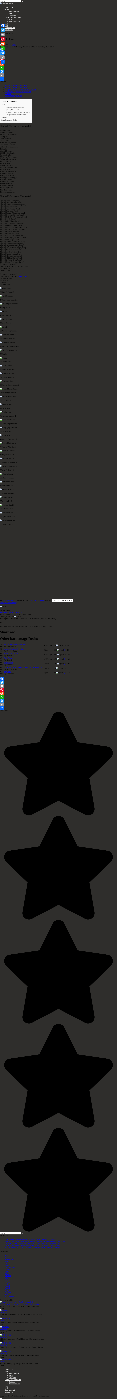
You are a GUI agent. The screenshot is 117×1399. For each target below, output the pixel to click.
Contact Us (9, 7)
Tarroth (9, 656)
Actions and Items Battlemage (14, 644)
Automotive (9, 30)
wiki (6, 1294)
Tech (6, 26)
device (7, 1265)
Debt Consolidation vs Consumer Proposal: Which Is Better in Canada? (30, 1239)
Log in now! (23, 276)
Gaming (7, 1272)
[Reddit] (58, 64)
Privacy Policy (14, 22)
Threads (7, 1288)
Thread (7, 1286)
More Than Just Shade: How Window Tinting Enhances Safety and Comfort (32, 1247)
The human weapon (11, 653)
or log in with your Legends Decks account (20, 90)
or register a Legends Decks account (18, 92)
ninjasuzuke (11, 646)
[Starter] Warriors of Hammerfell (16, 85)
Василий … (11, 674)
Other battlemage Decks (13, 96)
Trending (12, 15)
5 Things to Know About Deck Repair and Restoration (20, 1304)
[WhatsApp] (58, 68)
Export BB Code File (36, 600)
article (7, 1257)
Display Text (8, 600)
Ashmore (6, 610)
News (7, 9)
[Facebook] (58, 50)
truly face (7, 672)
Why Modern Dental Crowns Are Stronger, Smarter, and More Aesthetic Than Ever (35, 1241)
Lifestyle (8, 1276)
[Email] (58, 57)
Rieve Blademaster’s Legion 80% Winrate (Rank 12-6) (23, 667)
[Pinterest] (58, 60)
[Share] (58, 79)
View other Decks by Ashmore (11, 612)
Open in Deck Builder (8, 603)
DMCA (12, 19)
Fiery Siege (8, 658)
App (6, 1255)
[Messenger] (58, 71)
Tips (6, 24)
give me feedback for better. (14, 649)
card (6, 1261)
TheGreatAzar (12, 669)
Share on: (8, 94)
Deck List (3, 1312)
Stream (7, 1282)
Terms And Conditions (13, 17)
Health (7, 1274)
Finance (7, 1270)
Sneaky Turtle (12, 651)
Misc (11, 13)
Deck (14, 45)
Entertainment (14, 11)
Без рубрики (9, 1296)
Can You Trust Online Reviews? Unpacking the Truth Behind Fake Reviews (32, 1245)
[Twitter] (58, 53)
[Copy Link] (58, 75)
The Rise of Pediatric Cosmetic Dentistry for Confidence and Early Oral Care (32, 1243)
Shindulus (10, 665)
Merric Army (8, 663)
